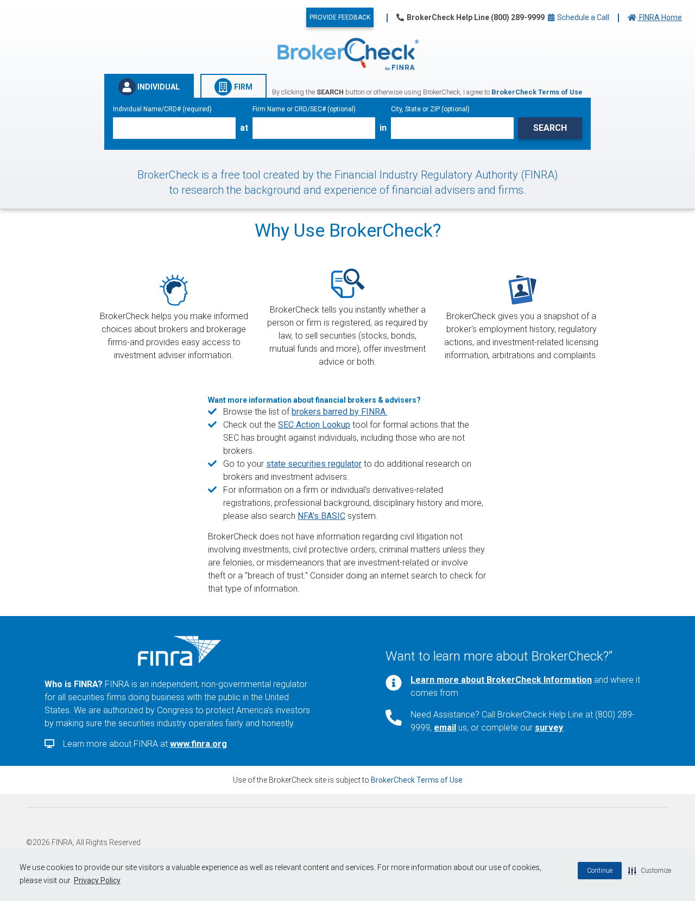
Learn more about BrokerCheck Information (501, 680)
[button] (649, 870)
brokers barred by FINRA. (339, 412)
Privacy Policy (97, 880)
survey (549, 727)
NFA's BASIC (321, 516)
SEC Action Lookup (314, 425)
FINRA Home (659, 17)
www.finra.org (198, 744)
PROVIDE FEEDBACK (339, 17)
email (445, 727)
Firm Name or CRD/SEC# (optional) (304, 109)
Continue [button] (599, 870)
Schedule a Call (582, 17)
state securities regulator (314, 464)
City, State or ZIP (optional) (430, 109)
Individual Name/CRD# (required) (162, 109)
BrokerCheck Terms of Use (417, 780)
